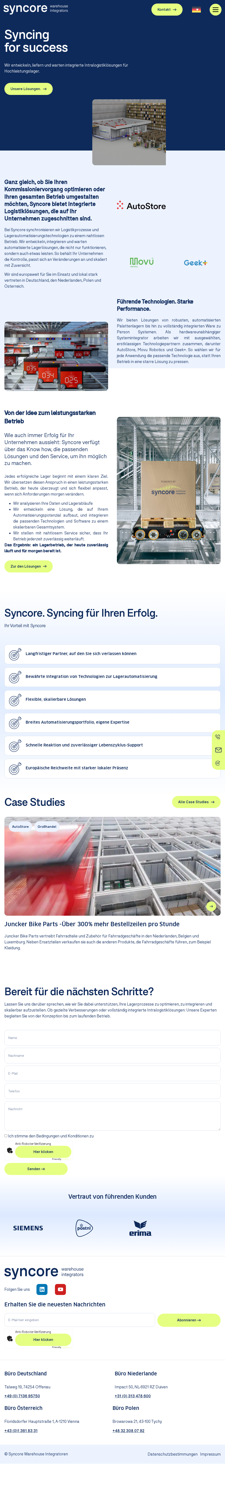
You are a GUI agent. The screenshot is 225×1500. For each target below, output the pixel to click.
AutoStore (20, 826)
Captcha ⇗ (61, 1159)
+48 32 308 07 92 (128, 1430)
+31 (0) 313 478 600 (133, 1396)
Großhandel (47, 826)
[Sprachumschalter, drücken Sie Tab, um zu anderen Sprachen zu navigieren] (196, 10)
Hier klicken (43, 1152)
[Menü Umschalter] (215, 10)
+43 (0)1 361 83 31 (21, 1430)
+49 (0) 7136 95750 (22, 1396)
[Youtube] (60, 1289)
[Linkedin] (41, 1289)
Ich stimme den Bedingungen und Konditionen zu (51, 1136)
